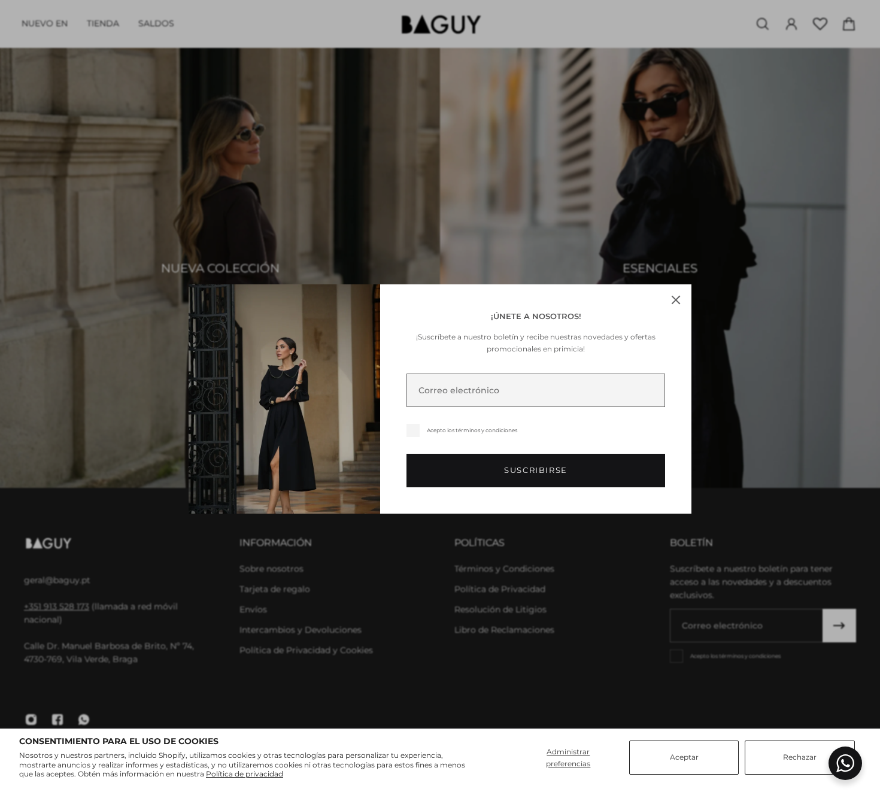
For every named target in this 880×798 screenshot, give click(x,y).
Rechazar (800, 757)
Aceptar (684, 757)
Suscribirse (536, 470)
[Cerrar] (676, 300)
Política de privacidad (244, 773)
